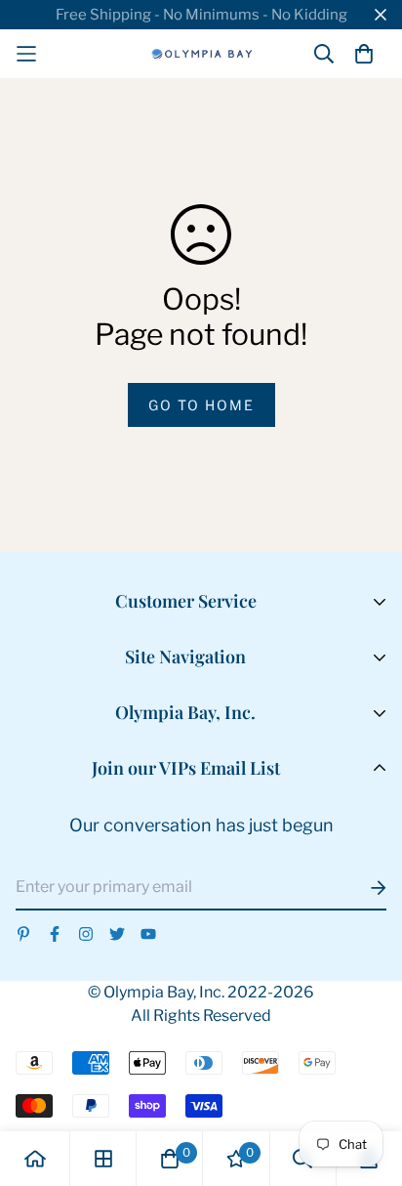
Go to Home (201, 405)
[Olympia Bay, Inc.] (201, 53)
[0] (170, 1158)
